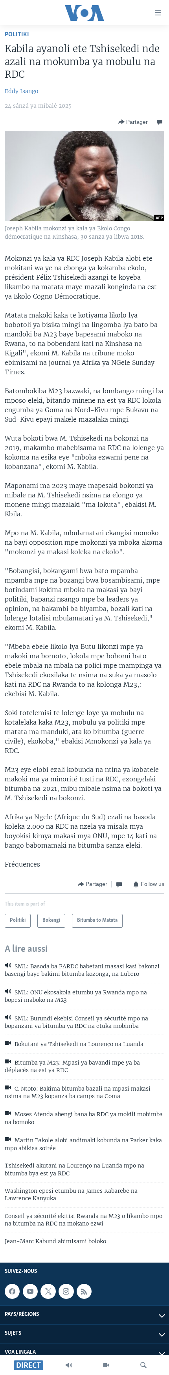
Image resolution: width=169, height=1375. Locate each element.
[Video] (106, 1365)
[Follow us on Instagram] (66, 1291)
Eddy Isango (21, 91)
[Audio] (69, 1365)
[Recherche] (143, 1365)
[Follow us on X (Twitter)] (47, 1291)
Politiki (17, 34)
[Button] (133, 122)
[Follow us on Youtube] (30, 1291)
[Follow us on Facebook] (12, 1291)
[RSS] (84, 1291)
